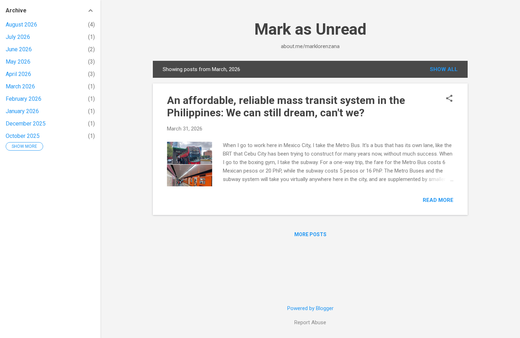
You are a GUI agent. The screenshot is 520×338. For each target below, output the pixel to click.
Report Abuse (310, 322)
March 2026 (20, 86)
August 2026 (21, 24)
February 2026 (23, 98)
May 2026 (18, 61)
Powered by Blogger (310, 308)
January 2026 (22, 111)
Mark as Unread (310, 29)
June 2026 (19, 49)
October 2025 (23, 136)
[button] (449, 99)
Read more (438, 200)
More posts (310, 234)
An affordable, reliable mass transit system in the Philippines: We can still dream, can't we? (286, 106)
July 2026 (18, 37)
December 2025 (26, 123)
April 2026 (18, 74)
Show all (444, 69)
